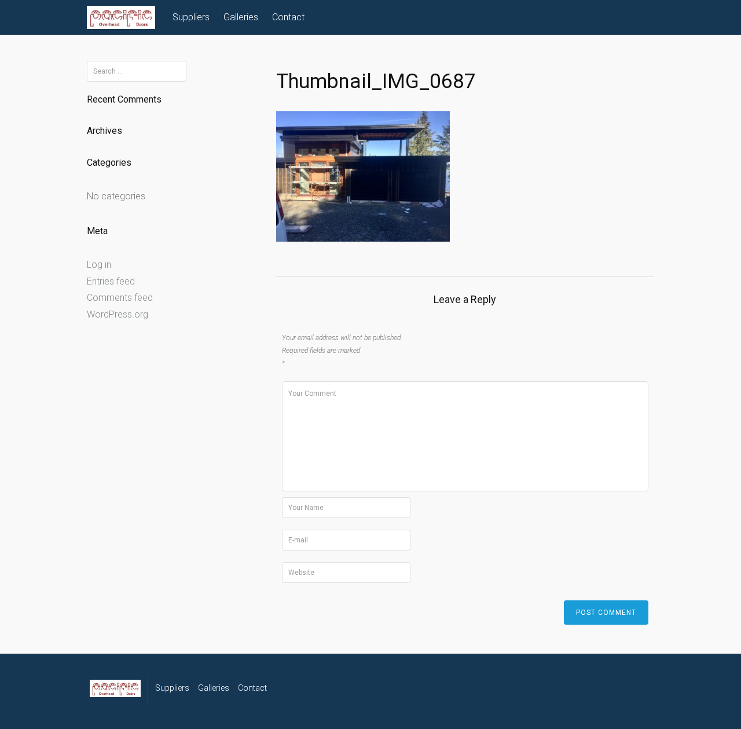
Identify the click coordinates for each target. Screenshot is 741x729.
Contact (288, 17)
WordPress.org (117, 314)
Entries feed (111, 281)
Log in (99, 264)
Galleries (240, 17)
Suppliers (191, 17)
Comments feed (120, 297)
